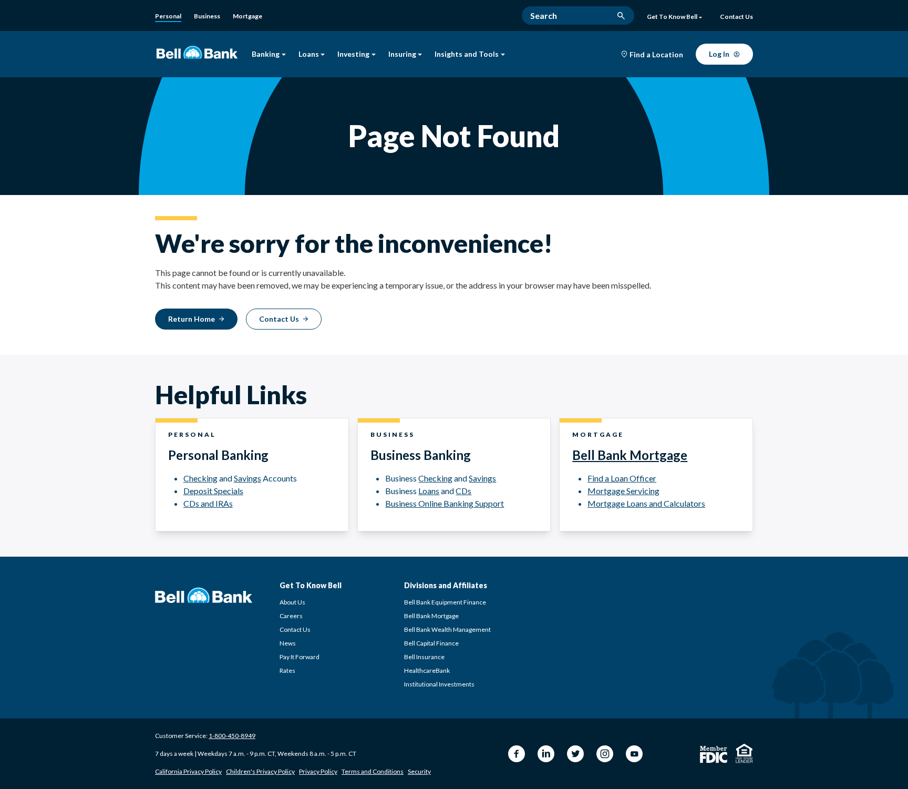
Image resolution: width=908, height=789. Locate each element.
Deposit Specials (213, 491)
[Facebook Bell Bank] (516, 753)
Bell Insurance (424, 657)
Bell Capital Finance (431, 643)
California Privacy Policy (188, 771)
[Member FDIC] (713, 754)
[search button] (621, 15)
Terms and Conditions (373, 771)
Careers (291, 616)
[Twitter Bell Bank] (575, 753)
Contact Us (295, 629)
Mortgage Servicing (623, 491)
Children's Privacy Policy (260, 771)
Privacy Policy (318, 771)
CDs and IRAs (208, 503)
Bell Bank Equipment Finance (445, 602)
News (288, 643)
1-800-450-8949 (232, 736)
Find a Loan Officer (621, 478)
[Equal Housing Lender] (744, 753)
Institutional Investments (439, 684)
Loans (308, 54)
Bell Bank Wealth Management (447, 629)
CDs (463, 491)
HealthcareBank (427, 670)
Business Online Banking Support (444, 503)
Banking (266, 54)
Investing (353, 54)
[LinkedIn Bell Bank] (546, 753)
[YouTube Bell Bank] (634, 753)
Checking (200, 478)
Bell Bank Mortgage (629, 455)
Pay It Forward (299, 657)
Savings (247, 478)
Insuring (402, 54)
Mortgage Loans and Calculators (646, 503)
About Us (292, 602)
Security (419, 771)
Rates (287, 670)
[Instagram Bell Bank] (604, 753)
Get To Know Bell (672, 17)
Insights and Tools (467, 54)
